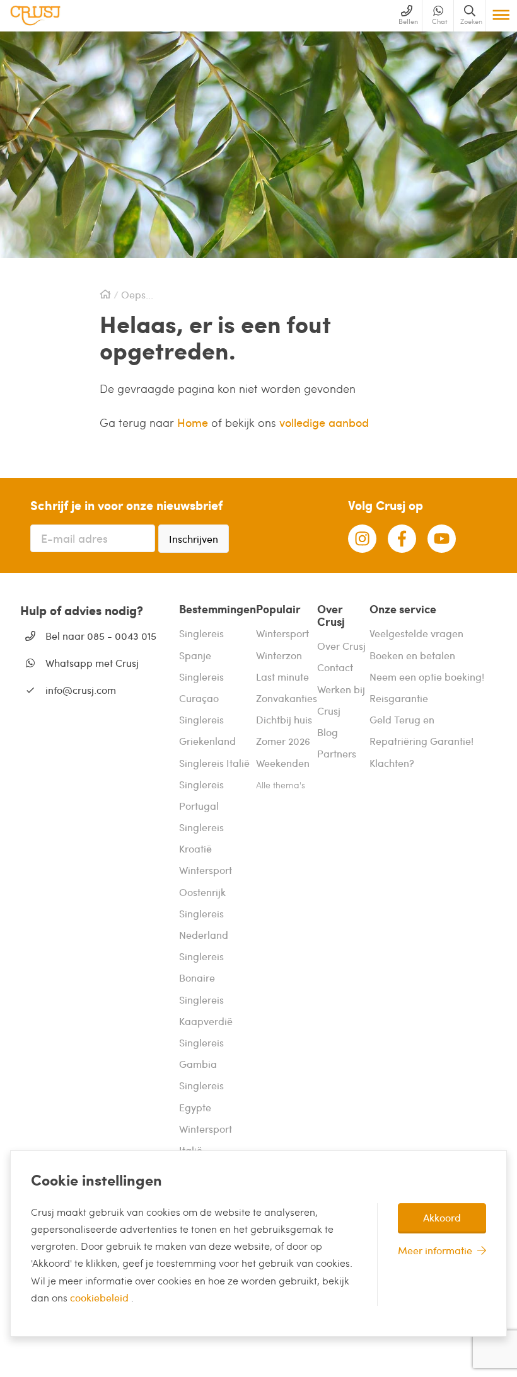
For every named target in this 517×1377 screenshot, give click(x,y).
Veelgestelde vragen (416, 633)
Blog (327, 732)
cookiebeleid (100, 1297)
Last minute (282, 676)
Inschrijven (193, 538)
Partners (336, 753)
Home (194, 422)
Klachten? (391, 762)
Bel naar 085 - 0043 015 (100, 635)
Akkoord (442, 1217)
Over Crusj (341, 645)
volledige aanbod (324, 422)
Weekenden (283, 762)
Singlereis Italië (214, 762)
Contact (335, 667)
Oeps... (137, 295)
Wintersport (282, 633)
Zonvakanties (286, 698)
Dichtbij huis (284, 719)
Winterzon (279, 655)
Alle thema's (280, 785)
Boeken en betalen (412, 655)
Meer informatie (435, 1250)
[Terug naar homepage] (35, 16)
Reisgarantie (398, 698)
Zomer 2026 (283, 740)
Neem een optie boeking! (426, 676)
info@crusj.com (80, 689)
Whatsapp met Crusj (92, 662)
